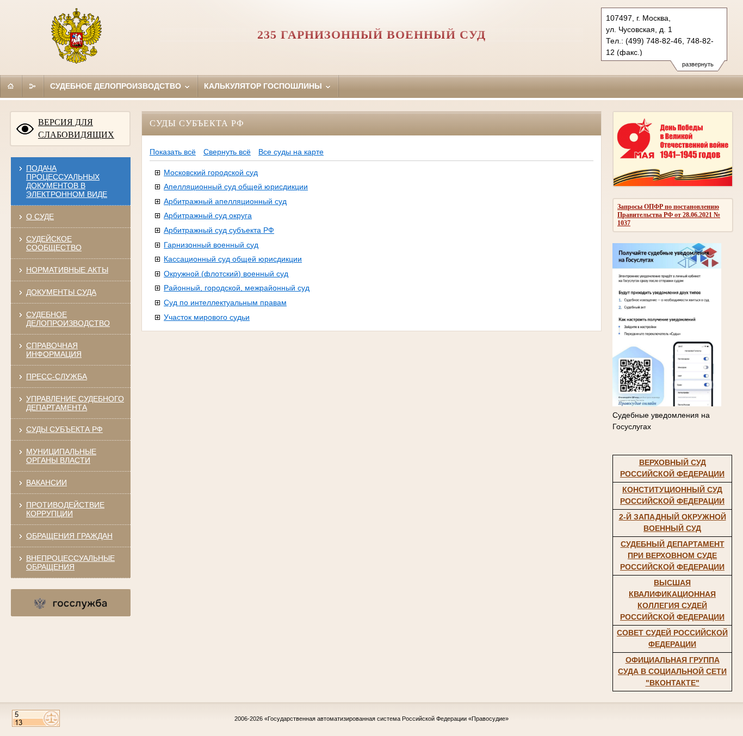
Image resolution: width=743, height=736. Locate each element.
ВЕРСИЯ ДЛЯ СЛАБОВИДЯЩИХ (76, 128)
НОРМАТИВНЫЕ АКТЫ (67, 269)
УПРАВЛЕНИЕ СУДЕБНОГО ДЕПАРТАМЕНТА (75, 403)
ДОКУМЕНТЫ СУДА (61, 292)
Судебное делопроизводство (116, 86)
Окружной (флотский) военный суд (226, 273)
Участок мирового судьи (207, 317)
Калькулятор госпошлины (264, 86)
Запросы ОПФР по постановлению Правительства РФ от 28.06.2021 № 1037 (668, 215)
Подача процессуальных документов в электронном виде (66, 181)
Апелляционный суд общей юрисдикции (236, 186)
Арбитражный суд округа (208, 215)
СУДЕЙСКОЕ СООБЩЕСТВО (54, 243)
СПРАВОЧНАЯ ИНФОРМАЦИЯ (54, 349)
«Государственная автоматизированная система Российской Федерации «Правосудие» (386, 718)
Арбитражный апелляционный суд (225, 201)
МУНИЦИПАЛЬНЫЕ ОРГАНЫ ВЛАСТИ (61, 456)
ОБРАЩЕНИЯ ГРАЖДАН (69, 535)
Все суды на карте (291, 151)
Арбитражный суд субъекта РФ (219, 230)
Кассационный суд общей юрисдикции (233, 259)
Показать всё (173, 151)
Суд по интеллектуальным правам (225, 302)
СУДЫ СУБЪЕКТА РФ (64, 429)
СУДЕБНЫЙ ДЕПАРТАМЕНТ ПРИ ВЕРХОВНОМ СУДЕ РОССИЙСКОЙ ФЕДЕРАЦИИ (672, 555)
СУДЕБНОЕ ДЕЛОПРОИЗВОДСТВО (68, 318)
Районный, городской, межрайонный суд (236, 287)
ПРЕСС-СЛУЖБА (56, 376)
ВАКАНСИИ (46, 482)
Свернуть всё (227, 151)
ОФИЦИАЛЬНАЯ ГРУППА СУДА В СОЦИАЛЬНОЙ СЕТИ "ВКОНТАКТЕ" (672, 671)
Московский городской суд (211, 172)
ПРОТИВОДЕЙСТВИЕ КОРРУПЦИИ (65, 509)
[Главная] (11, 86)
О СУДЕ (40, 216)
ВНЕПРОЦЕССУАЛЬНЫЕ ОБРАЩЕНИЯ (70, 562)
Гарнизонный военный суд (211, 244)
